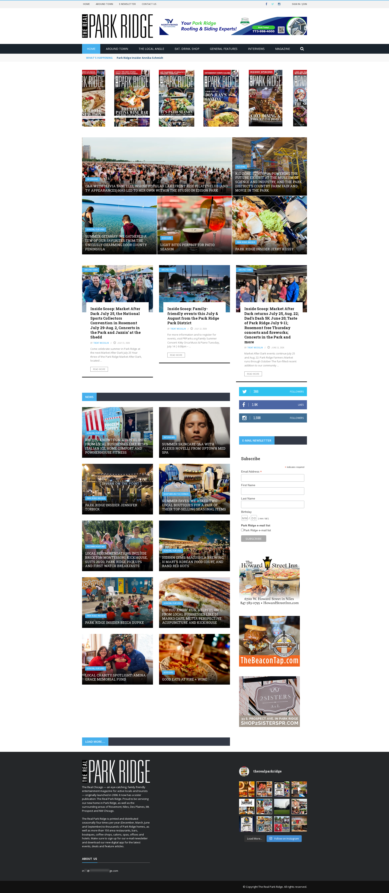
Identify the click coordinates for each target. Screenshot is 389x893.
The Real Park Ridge (270, 887)
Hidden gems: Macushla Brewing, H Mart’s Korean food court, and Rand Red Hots (193, 561)
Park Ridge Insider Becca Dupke (114, 622)
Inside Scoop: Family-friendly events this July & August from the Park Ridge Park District (193, 315)
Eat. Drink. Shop (187, 49)
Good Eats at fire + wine (184, 679)
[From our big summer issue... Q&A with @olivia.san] (299, 806)
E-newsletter (127, 3)
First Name (248, 485)
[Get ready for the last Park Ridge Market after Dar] (282, 789)
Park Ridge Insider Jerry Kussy (264, 249)
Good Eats (166, 238)
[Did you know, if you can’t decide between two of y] (264, 824)
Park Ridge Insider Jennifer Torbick (111, 507)
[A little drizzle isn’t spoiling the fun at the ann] (264, 806)
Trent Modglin (101, 342)
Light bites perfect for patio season (187, 247)
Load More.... (95, 742)
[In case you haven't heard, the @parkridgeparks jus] (282, 806)
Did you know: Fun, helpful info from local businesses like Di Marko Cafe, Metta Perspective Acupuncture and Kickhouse (192, 616)
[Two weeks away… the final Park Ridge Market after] (246, 824)
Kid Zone (241, 166)
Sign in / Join (299, 3)
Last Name (248, 498)
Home (86, 3)
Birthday (246, 511)
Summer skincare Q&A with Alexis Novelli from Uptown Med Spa (193, 448)
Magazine (282, 49)
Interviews (256, 49)
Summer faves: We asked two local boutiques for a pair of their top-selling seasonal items (194, 505)
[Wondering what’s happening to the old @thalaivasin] (246, 806)
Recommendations (96, 546)
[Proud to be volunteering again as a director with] (282, 824)
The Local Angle (151, 49)
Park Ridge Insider (246, 242)
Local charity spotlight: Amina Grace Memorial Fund (115, 677)
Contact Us (149, 3)
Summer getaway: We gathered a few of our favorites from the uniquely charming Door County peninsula (116, 242)
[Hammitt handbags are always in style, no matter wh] (299, 824)
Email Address (251, 472)
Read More (99, 369)
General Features (223, 49)
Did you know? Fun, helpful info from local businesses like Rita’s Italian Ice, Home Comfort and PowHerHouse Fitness (116, 446)
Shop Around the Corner (176, 494)
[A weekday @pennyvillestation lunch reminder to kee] (299, 789)
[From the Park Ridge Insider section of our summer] (246, 789)
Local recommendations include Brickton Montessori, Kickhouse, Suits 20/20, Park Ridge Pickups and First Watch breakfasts (116, 559)
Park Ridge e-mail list (257, 530)
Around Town (104, 3)
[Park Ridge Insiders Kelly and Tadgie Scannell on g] (264, 789)
